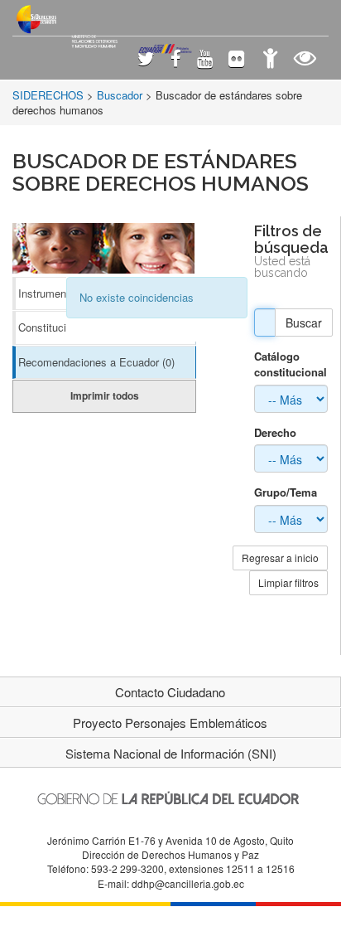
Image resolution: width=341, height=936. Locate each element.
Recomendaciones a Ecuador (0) (96, 362)
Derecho (275, 432)
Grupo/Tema (285, 492)
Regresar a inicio (280, 557)
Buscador (119, 95)
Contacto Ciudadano (170, 692)
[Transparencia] (305, 60)
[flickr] (236, 60)
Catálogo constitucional (290, 364)
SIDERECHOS (48, 95)
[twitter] (146, 60)
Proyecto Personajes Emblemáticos (170, 722)
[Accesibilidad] (270, 60)
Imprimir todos (104, 395)
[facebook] (175, 60)
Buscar (304, 322)
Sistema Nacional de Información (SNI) (170, 753)
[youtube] (205, 60)
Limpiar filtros (288, 582)
